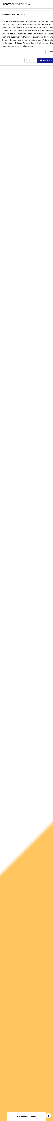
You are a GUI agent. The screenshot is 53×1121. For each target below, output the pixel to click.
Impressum (29, 46)
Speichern (30, 60)
